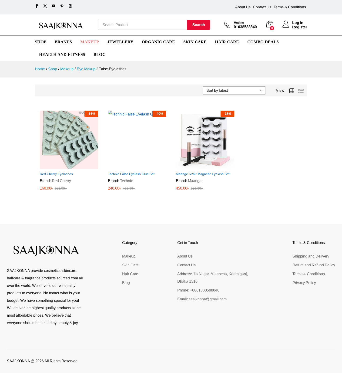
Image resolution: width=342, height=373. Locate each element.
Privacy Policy (304, 283)
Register (299, 27)
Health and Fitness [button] (62, 54)
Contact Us (262, 7)
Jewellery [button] (120, 42)
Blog (126, 283)
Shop (40, 42)
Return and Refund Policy (313, 265)
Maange (194, 181)
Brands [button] (63, 42)
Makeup (128, 256)
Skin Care (130, 265)
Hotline (239, 22)
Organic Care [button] (158, 42)
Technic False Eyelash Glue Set (131, 174)
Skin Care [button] (195, 42)
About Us (243, 7)
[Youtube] (53, 6)
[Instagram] (70, 6)
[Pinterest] (62, 6)
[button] (63, 166)
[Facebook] (37, 6)
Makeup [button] (89, 42)
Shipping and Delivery (310, 256)
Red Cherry (61, 181)
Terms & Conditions (290, 7)
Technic (126, 181)
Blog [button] (100, 54)
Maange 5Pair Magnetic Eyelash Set (202, 174)
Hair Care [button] (227, 42)
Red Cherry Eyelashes (56, 174)
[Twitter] (45, 6)
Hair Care (130, 274)
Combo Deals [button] (263, 42)
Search (198, 25)
